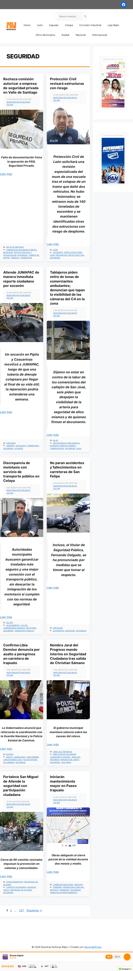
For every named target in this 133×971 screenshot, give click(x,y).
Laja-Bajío (113, 25)
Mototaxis (31, 628)
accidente (58, 252)
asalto (9, 757)
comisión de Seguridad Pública (21, 250)
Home (27, 25)
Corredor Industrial (90, 25)
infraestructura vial (73, 887)
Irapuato (54, 25)
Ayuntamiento (13, 625)
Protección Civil (76, 255)
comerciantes (57, 448)
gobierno (57, 887)
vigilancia (66, 762)
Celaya (69, 25)
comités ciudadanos (16, 887)
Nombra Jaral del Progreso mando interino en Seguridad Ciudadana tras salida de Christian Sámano (68, 654)
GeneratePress (93, 947)
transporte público (24, 631)
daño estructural (73, 252)
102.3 (117, 957)
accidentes (58, 631)
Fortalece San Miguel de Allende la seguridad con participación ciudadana (20, 786)
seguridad (22, 255)
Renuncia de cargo (69, 759)
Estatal (65, 34)
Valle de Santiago (15, 247)
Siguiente (34, 910)
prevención (61, 255)
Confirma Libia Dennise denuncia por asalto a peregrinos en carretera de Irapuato (21, 654)
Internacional (99, 34)
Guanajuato (20, 757)
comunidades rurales (14, 628)
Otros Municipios (45, 34)
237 (22, 910)
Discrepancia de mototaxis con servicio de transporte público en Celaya (21, 472)
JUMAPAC (10, 446)
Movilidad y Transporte (27, 446)
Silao (55, 440)
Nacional (81, 34)
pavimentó (65, 890)
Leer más (6, 174)
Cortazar (10, 443)
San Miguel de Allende (21, 890)
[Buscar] (85, 16)
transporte (26, 258)
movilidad (8, 252)
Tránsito (15, 258)
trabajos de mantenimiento (64, 892)
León (40, 25)
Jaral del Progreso (62, 752)
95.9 (109, 957)
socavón (18, 448)
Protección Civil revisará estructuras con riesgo (67, 83)
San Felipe (58, 628)
